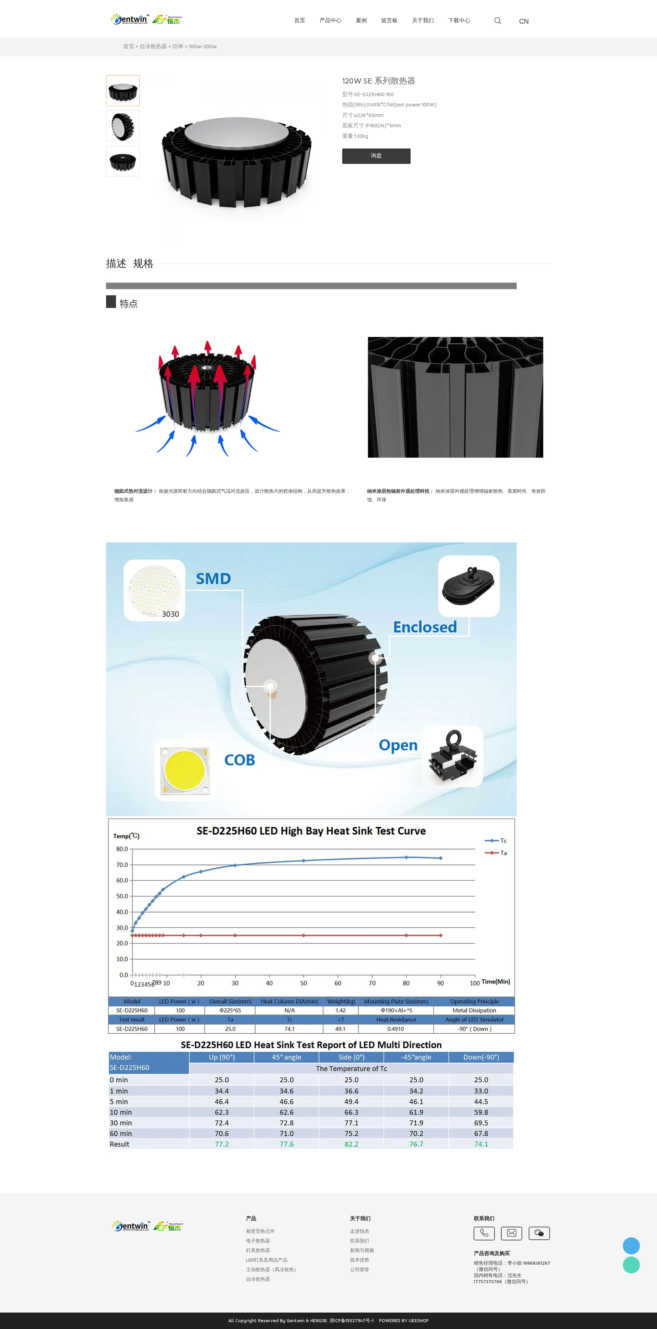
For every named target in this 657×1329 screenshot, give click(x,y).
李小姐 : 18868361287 (631, 1245)
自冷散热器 (153, 47)
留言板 (389, 21)
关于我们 (423, 21)
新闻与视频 (362, 1250)
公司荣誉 (359, 1270)
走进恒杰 (359, 1231)
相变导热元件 (260, 1231)
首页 (299, 21)
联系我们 (359, 1241)
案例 (361, 21)
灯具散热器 (258, 1250)
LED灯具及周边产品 (266, 1260)
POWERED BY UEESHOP (404, 1321)
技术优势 (359, 1260)
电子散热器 (258, 1241)
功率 (177, 47)
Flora (631, 1265)
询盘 (376, 156)
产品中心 (331, 21)
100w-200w (203, 47)
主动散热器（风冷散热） (272, 1270)
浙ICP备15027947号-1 (352, 1321)
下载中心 (459, 21)
